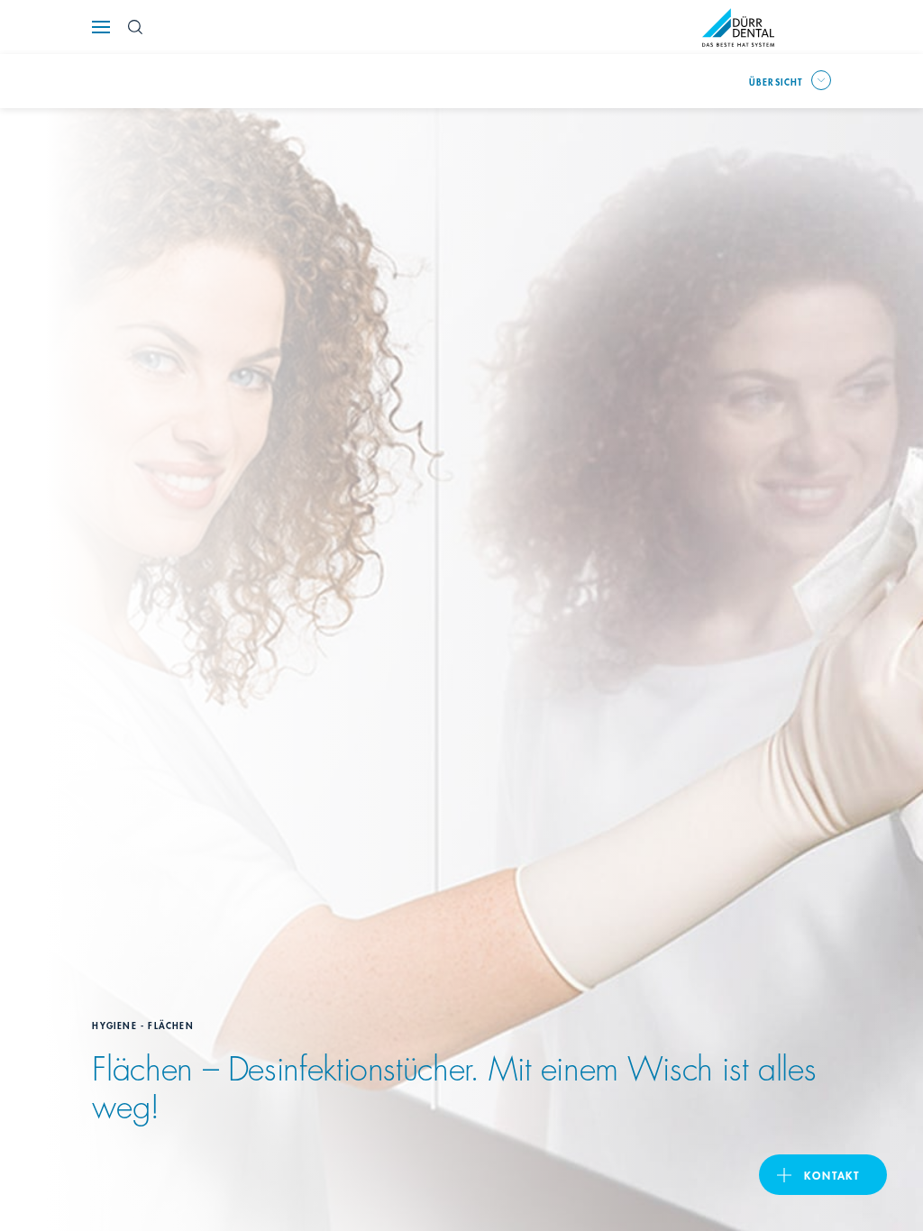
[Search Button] (135, 27)
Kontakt (832, 1174)
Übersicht (776, 81)
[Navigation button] (101, 27)
